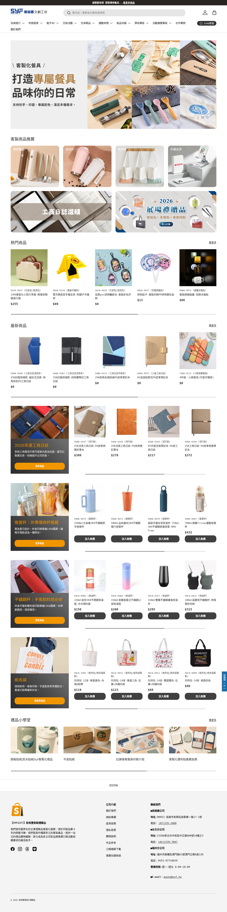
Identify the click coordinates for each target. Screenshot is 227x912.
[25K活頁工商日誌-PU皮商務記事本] (127, 421)
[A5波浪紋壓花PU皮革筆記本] (155, 350)
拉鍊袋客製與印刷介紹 (130, 759)
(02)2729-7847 (167, 842)
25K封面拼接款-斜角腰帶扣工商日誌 (71, 379)
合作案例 (180, 23)
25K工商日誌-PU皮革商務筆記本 (200, 447)
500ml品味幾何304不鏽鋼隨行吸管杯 (125, 525)
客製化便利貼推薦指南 (183, 759)
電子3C (51, 23)
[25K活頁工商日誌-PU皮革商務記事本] (90, 421)
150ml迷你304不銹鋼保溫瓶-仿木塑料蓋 (89, 602)
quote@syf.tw (172, 876)
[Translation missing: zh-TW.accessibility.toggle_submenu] (23, 23)
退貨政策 (111, 823)
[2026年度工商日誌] (40, 422)
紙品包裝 (122, 23)
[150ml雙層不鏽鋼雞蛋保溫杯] (163, 576)
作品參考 (111, 842)
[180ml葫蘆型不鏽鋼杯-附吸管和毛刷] (200, 576)
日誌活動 (68, 23)
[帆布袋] (40, 655)
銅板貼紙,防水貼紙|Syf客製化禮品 (32, 759)
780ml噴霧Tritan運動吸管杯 (200, 525)
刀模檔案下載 (113, 849)
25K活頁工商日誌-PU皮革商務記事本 (90, 447)
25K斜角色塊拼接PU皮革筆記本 (112, 377)
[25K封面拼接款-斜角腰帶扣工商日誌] (71, 350)
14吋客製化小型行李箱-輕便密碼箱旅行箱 (29, 296)
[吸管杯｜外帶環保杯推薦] (40, 499)
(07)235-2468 (167, 823)
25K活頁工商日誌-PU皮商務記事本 (126, 447)
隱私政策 (111, 830)
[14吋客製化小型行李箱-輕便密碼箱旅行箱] (29, 267)
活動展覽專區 (160, 23)
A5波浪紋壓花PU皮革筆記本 (152, 377)
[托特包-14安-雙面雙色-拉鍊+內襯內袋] (163, 653)
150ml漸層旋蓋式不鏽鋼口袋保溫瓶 (126, 602)
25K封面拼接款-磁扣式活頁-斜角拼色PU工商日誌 (28, 379)
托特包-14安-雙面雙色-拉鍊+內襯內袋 (163, 682)
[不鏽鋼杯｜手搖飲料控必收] (40, 576)
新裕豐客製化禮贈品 (27, 900)
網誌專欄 (111, 817)
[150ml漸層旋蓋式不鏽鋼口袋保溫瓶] (127, 576)
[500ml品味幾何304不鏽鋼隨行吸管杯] (127, 499)
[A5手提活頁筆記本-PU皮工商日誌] (163, 421)
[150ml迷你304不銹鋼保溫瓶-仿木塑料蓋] (90, 576)
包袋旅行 (16, 23)
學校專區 (140, 23)
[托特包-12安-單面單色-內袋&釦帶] (90, 653)
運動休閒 (104, 23)
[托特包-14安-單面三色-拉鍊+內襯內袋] (127, 653)
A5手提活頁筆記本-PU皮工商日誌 (163, 447)
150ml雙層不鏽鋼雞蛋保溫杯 (163, 602)
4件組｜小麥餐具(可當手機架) (196, 377)
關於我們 (16, 29)
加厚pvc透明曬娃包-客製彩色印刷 (113, 296)
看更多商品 (39, 701)
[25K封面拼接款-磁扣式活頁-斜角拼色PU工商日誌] (29, 350)
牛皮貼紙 (69, 759)
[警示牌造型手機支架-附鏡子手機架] (71, 267)
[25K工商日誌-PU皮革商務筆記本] (200, 421)
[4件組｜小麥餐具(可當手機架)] (197, 350)
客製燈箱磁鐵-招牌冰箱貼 (193, 294)
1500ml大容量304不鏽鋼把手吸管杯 (89, 525)
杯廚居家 (34, 23)
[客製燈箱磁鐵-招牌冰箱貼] (197, 267)
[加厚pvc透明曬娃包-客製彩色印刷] (113, 267)
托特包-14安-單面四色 (198, 680)
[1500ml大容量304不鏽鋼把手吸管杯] (90, 499)
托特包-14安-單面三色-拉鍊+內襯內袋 (126, 682)
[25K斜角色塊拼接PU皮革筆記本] (113, 350)
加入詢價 (90, 538)
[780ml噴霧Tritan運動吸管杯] (200, 499)
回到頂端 (113, 785)
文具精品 (86, 23)
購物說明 (111, 836)
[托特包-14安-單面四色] (200, 653)
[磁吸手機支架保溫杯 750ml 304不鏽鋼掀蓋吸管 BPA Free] (163, 499)
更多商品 (39, 466)
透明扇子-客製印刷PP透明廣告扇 (155, 294)
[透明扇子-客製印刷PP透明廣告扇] (155, 267)
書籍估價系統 (113, 855)
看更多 (212, 242)
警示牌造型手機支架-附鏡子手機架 (71, 296)
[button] (214, 12)
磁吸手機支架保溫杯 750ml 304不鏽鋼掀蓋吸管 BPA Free (163, 527)
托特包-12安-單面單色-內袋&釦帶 (89, 682)
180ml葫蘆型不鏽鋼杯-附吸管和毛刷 (200, 602)
